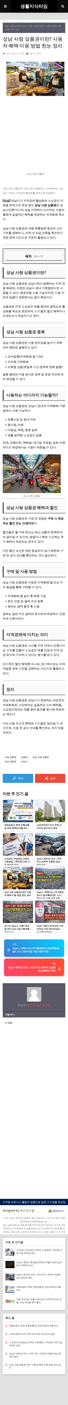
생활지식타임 (34, 6)
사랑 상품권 (15, 26)
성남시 (24, 761)
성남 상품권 (10, 761)
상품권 (24, 757)
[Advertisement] (34, 134)
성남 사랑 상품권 (40, 757)
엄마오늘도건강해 (15, 53)
